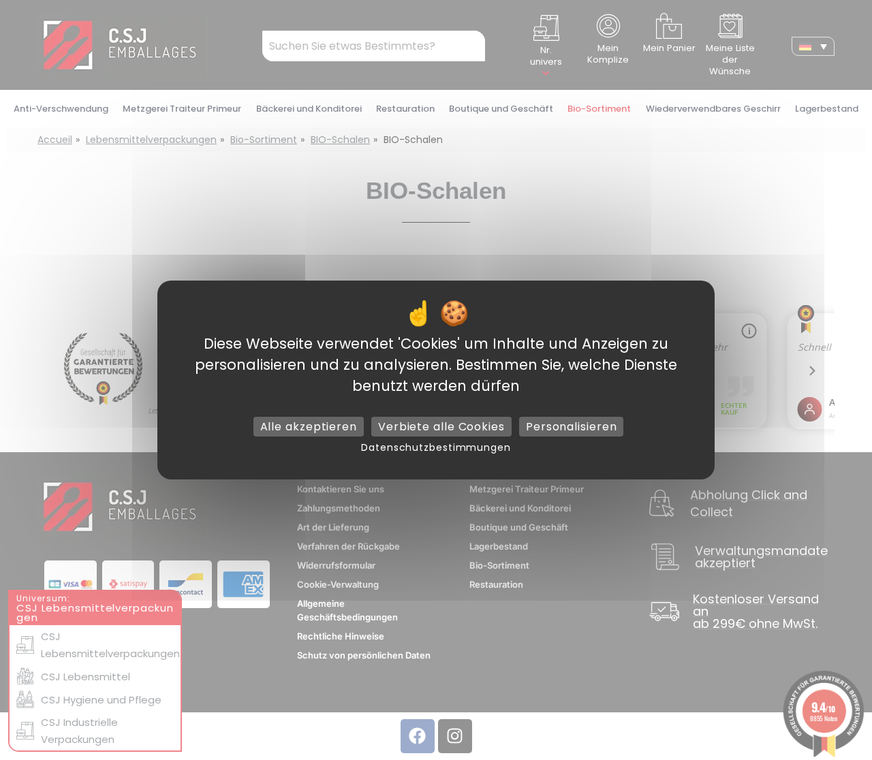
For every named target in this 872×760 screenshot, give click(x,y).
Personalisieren (571, 426)
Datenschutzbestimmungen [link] (436, 447)
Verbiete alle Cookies (441, 426)
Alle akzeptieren (308, 426)
